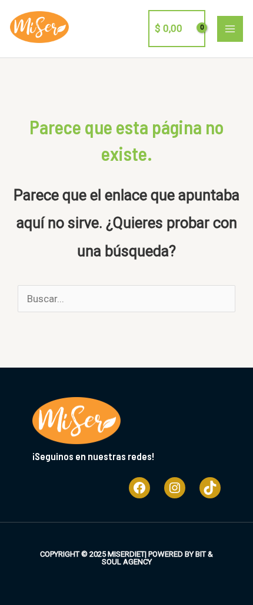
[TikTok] (210, 487)
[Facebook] (139, 487)
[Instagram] (174, 487)
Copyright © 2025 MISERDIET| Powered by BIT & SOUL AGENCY (126, 558)
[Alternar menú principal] (230, 29)
